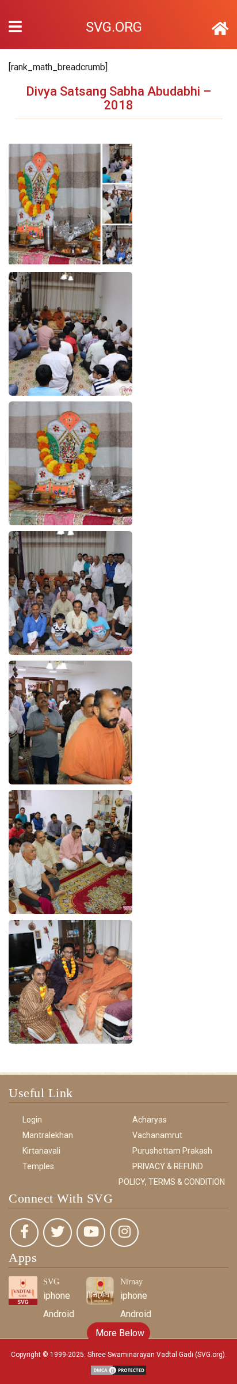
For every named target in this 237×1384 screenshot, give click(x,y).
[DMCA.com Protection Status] (118, 1369)
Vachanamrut (157, 1135)
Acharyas (149, 1119)
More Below (118, 1333)
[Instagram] (124, 1232)
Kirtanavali (41, 1150)
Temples (38, 1166)
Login (32, 1119)
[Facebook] (24, 1232)
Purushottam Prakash (172, 1150)
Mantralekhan (47, 1135)
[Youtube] (91, 1232)
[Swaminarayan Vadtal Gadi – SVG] (220, 28)
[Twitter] (57, 1232)
